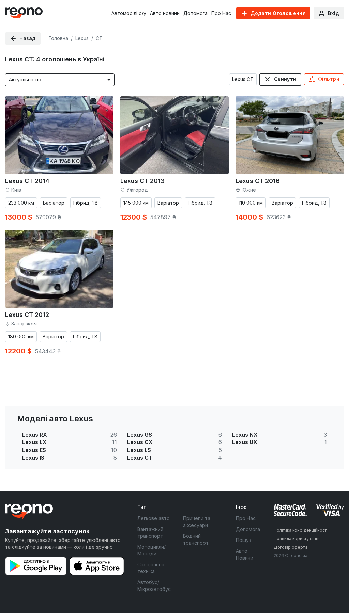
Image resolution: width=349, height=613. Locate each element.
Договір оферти (290, 547)
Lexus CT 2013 (142, 180)
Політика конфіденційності (301, 530)
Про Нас (221, 13)
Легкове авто (153, 518)
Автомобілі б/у (128, 13)
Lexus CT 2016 (258, 180)
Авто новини (165, 13)
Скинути (285, 79)
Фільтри (328, 79)
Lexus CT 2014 (27, 180)
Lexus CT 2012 (27, 314)
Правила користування (297, 538)
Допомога (195, 13)
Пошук (243, 540)
